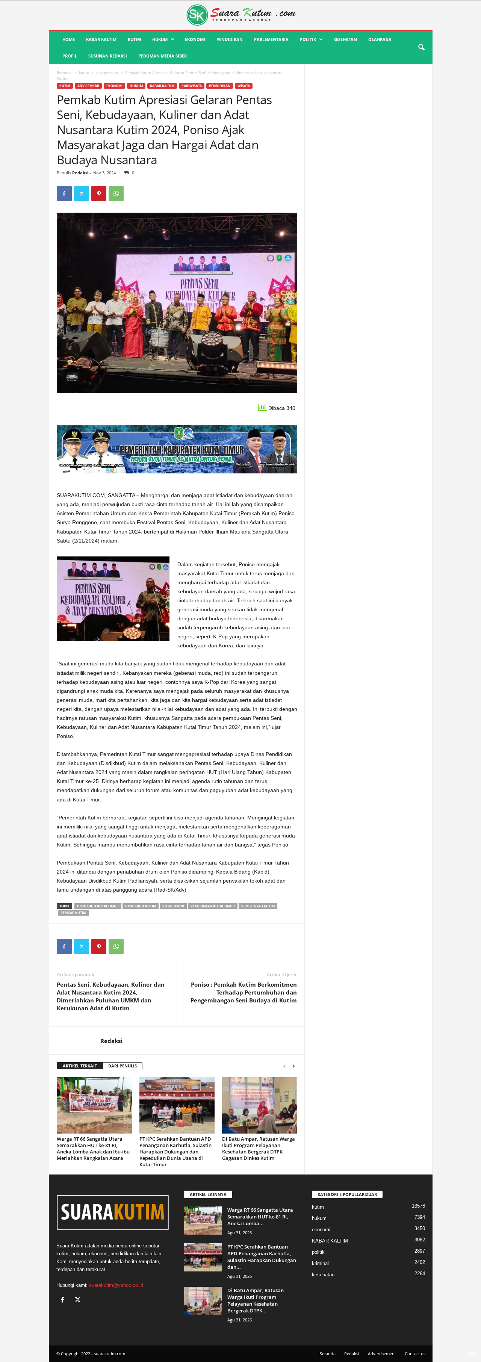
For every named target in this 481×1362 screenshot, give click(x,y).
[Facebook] (64, 193)
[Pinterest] (98, 193)
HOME (68, 39)
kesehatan (345, 39)
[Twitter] (81, 193)
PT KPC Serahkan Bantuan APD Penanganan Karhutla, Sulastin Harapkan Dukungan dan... (261, 1256)
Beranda (64, 72)
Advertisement (382, 1353)
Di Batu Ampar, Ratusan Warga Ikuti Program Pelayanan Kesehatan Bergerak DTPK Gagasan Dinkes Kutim (258, 1148)
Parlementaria (271, 39)
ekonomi (195, 39)
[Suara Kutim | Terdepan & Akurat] (241, 15)
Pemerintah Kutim (258, 906)
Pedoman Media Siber (162, 56)
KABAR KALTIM (101, 39)
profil (69, 56)
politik (308, 39)
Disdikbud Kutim (140, 906)
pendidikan (229, 39)
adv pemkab (107, 72)
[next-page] (293, 1066)
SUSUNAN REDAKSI (107, 56)
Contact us (415, 1353)
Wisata (243, 85)
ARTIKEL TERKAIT (80, 1066)
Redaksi (80, 172)
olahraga (380, 39)
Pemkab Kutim (73, 912)
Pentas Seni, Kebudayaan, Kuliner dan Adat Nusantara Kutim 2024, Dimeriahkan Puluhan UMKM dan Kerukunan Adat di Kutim (111, 996)
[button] (421, 47)
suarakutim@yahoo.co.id (116, 1285)
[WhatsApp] (116, 193)
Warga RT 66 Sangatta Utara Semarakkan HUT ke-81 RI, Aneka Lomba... (260, 1216)
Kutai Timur (173, 906)
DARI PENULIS (122, 1066)
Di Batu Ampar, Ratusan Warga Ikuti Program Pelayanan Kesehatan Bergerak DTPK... (255, 1300)
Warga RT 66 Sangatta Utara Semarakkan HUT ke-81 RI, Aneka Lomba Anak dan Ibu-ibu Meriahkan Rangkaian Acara (93, 1148)
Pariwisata (192, 85)
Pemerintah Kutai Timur (213, 906)
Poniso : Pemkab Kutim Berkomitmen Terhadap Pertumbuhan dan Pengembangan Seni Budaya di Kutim (244, 992)
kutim (134, 39)
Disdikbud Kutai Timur (98, 906)
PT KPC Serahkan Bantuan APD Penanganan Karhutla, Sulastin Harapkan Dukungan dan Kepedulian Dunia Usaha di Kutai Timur (175, 1151)
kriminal (320, 1263)
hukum (160, 39)
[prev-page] (284, 1066)
